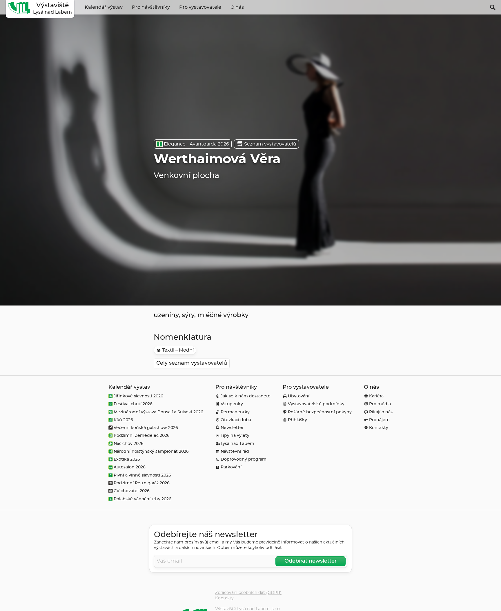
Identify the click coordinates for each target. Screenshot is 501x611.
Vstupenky (232, 404)
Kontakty (378, 427)
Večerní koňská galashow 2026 (146, 427)
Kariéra (376, 396)
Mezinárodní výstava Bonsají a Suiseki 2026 (158, 412)
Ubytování (298, 396)
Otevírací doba (236, 420)
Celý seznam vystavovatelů (191, 363)
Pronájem (379, 420)
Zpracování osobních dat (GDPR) (248, 592)
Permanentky (235, 412)
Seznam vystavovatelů (270, 144)
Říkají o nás (381, 412)
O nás (237, 7)
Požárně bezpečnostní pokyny (320, 412)
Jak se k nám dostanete (246, 396)
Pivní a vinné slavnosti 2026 (142, 475)
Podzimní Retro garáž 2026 (142, 483)
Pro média (380, 404)
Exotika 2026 (127, 459)
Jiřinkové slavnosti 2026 (138, 396)
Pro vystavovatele (200, 7)
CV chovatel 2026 (132, 491)
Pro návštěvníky (151, 7)
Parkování (231, 467)
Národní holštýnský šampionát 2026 (151, 451)
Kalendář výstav (104, 7)
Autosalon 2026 (130, 467)
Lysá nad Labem (237, 443)
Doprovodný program (243, 459)
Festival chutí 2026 (133, 404)
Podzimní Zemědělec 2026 (142, 435)
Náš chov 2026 (129, 443)
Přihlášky (297, 420)
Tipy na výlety (235, 435)
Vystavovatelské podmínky (316, 404)
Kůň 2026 (123, 420)
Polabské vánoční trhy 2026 (142, 499)
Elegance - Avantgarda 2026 (196, 144)
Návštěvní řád (235, 451)
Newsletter (232, 427)
